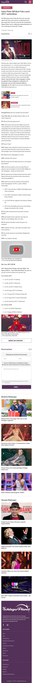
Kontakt (4, 669)
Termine (4, 643)
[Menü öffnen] (30, 1)
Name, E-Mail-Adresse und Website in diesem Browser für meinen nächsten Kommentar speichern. (16, 363)
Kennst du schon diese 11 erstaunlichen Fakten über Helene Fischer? (15, 444)
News (4, 633)
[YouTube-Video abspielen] (16, 249)
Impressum (5, 667)
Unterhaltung (6, 638)
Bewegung (5, 655)
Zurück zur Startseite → (16, 341)
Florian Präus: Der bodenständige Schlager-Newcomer (14, 468)
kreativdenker (5, 34)
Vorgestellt (6, 7)
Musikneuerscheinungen (8, 641)
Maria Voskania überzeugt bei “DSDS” (12, 492)
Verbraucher (5, 650)
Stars (4, 636)
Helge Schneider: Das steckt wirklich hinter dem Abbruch (16, 547)
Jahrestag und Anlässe (8, 645)
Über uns (5, 671)
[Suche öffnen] (25, 1)
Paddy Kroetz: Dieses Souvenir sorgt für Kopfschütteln (13, 523)
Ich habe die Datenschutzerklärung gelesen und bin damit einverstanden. (16, 382)
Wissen (4, 648)
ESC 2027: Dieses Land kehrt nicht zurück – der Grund (16, 596)
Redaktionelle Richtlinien (8, 674)
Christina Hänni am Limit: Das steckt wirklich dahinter (15, 572)
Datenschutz (6, 664)
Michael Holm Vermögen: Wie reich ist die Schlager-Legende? (14, 419)
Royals (4, 653)
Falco (12, 65)
